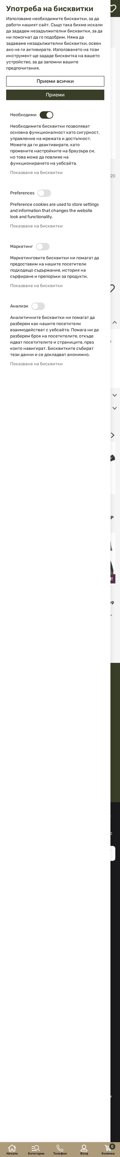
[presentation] (112, 435)
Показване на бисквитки (36, 172)
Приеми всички (55, 81)
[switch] (46, 115)
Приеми (55, 95)
